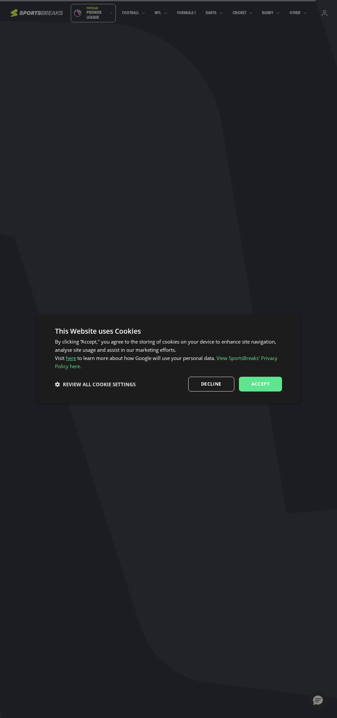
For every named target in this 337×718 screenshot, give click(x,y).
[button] (95, 384)
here (71, 358)
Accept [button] (260, 384)
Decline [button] (211, 384)
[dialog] (168, 359)
